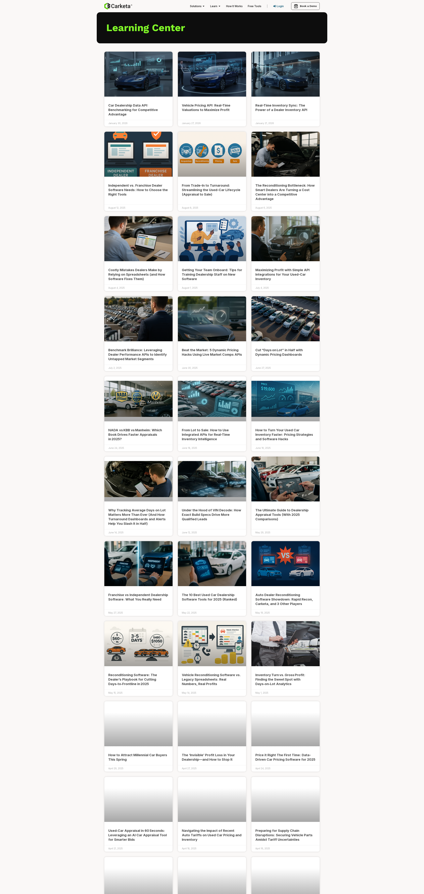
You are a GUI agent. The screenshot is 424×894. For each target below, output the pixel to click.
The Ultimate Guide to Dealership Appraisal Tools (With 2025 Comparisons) (282, 514)
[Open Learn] (219, 6)
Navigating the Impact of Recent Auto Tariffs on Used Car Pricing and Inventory (211, 835)
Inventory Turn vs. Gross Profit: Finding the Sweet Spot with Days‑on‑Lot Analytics (280, 679)
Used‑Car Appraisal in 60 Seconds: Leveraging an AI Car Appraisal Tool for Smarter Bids (137, 835)
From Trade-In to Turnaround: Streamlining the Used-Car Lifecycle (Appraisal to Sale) (211, 189)
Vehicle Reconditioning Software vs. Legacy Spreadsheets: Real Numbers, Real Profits (211, 679)
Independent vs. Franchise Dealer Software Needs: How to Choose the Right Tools (138, 189)
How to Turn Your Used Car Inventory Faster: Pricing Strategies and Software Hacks (284, 434)
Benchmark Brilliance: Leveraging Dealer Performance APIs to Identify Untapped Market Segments (137, 354)
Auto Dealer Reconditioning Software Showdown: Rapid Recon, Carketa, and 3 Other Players (284, 599)
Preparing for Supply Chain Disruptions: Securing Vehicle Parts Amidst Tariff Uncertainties (284, 835)
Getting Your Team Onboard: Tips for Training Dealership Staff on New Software (212, 274)
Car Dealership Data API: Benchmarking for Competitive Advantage (133, 109)
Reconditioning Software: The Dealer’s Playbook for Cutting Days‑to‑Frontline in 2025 (132, 679)
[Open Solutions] (203, 6)
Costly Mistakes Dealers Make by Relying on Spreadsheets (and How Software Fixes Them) (136, 274)
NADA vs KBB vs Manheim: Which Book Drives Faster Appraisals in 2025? (135, 434)
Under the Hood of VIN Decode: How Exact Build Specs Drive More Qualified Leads (211, 514)
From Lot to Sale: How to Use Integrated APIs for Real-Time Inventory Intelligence (206, 434)
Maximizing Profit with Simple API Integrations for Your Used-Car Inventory (282, 274)
